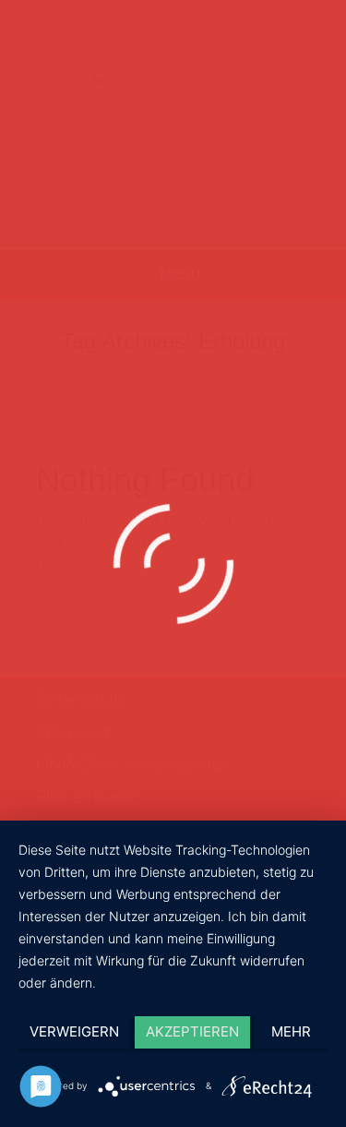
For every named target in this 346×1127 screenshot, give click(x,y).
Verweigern (74, 1031)
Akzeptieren (192, 1031)
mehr (291, 1031)
